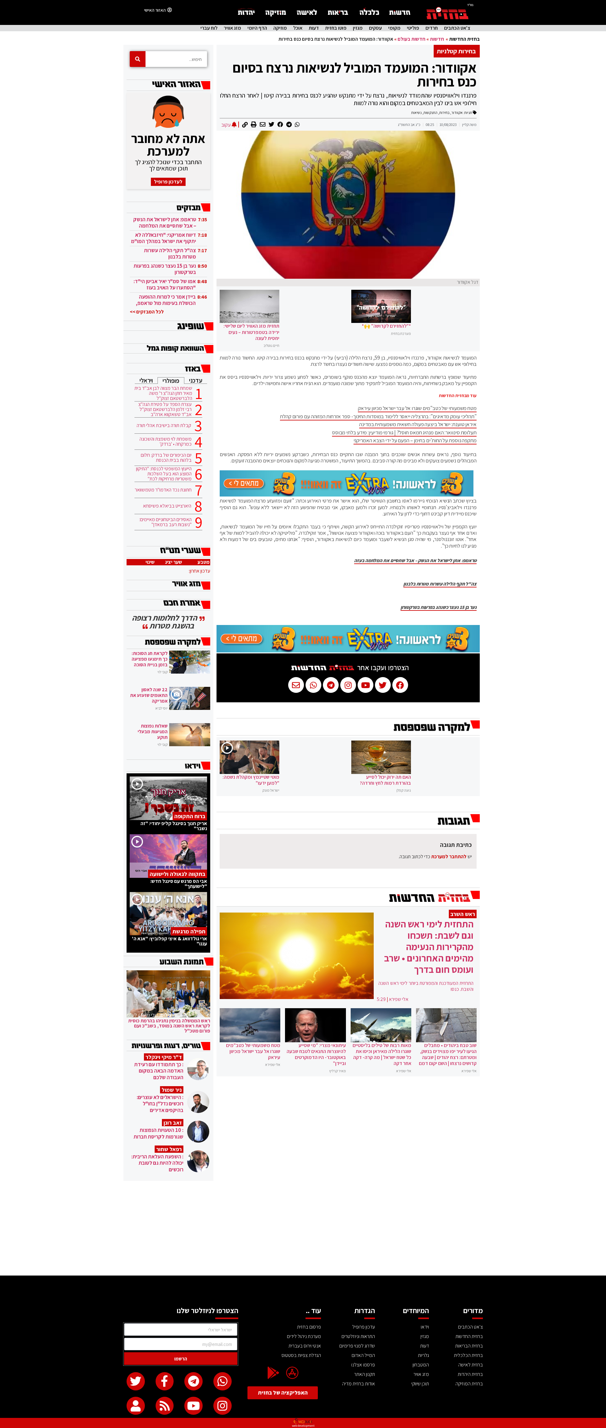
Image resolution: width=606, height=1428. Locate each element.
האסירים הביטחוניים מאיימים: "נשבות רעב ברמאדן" (165, 522)
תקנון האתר (364, 1374)
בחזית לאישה (470, 1364)
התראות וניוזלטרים (358, 1336)
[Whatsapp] (222, 1381)
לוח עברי (208, 28)
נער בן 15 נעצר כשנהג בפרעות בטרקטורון (439, 607)
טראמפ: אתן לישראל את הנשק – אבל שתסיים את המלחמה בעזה (415, 560)
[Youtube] (193, 1406)
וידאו (425, 1327)
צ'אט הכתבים (457, 28)
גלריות (423, 1355)
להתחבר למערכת (448, 856)
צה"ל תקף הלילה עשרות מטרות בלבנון (440, 584)
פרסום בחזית (309, 1327)
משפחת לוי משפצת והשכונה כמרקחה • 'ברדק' (166, 442)
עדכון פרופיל (363, 1327)
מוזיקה (280, 28)
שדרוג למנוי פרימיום (357, 1345)
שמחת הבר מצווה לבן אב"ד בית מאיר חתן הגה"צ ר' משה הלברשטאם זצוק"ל (163, 393)
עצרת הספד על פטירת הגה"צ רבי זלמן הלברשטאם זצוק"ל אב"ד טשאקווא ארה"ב (165, 409)
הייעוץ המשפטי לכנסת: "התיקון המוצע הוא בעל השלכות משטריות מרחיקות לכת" (164, 473)
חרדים (431, 28)
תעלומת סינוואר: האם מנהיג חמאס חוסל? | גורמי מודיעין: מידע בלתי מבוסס (404, 432)
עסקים (375, 28)
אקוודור (457, 112)
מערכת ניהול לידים (304, 1336)
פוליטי (413, 28)
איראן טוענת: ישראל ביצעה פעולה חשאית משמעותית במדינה (418, 424)
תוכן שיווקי (420, 1383)
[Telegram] (193, 1381)
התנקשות (430, 112)
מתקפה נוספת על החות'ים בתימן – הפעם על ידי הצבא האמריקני (415, 440)
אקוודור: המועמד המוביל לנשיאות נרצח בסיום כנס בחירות (355, 74)
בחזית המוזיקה (469, 1383)
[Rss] (165, 1406)
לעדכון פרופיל (168, 181)
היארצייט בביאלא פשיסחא (167, 506)
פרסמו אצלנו (363, 1364)
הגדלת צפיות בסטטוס (301, 1355)
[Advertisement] (303, 1228)
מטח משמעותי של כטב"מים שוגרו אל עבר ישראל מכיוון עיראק (417, 408)
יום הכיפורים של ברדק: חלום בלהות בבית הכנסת (166, 458)
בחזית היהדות (470, 1374)
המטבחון (421, 1364)
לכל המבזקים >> (147, 311)
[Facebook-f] (165, 1381)
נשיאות (416, 112)
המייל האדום (363, 1355)
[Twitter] (136, 1381)
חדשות (437, 39)
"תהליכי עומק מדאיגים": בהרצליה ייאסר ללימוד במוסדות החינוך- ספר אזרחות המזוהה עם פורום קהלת (378, 416)
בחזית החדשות (464, 39)
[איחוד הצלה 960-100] (346, 494)
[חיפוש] (138, 59)
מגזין (358, 28)
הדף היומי (257, 28)
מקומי (394, 28)
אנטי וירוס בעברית (304, 1345)
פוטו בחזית (336, 28)
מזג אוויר (232, 28)
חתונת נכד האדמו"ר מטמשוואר (163, 489)
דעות (314, 28)
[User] (136, 1406)
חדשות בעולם (411, 39)
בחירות (444, 112)
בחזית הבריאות (469, 1345)
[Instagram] (222, 1406)
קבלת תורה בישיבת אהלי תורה (164, 425)
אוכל (297, 28)
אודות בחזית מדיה (358, 1383)
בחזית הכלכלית (468, 1355)
